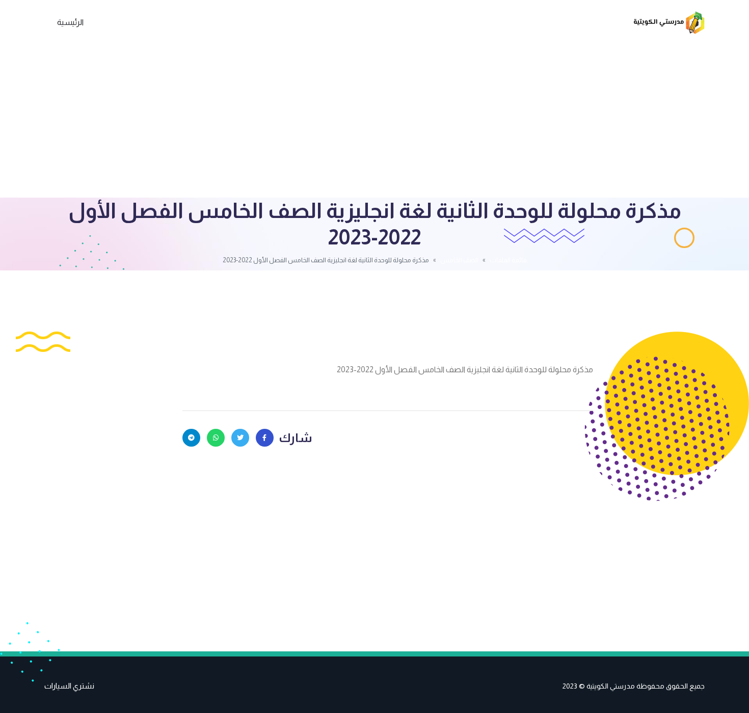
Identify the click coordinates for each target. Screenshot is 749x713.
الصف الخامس (459, 260)
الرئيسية (70, 22)
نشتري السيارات (69, 685)
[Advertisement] (374, 121)
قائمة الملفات (508, 260)
